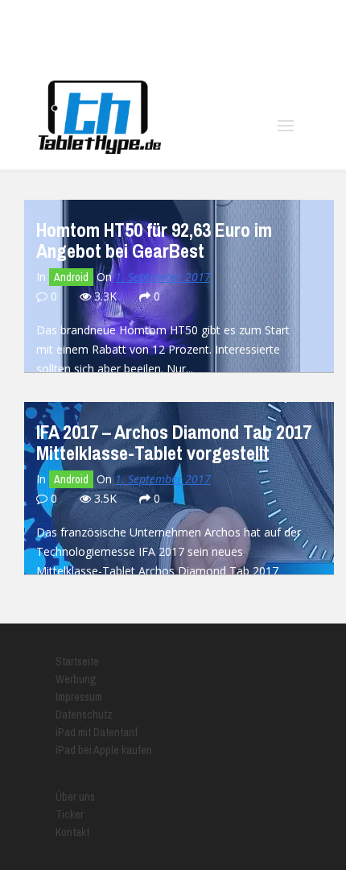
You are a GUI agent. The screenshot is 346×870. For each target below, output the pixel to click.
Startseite (77, 661)
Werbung (76, 679)
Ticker (70, 814)
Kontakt (72, 832)
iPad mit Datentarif (97, 732)
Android (71, 277)
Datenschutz (84, 714)
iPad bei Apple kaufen (104, 750)
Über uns (75, 796)
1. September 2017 (163, 276)
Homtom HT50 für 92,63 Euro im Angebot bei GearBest (154, 240)
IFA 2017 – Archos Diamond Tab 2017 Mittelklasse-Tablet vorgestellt (173, 442)
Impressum (79, 697)
